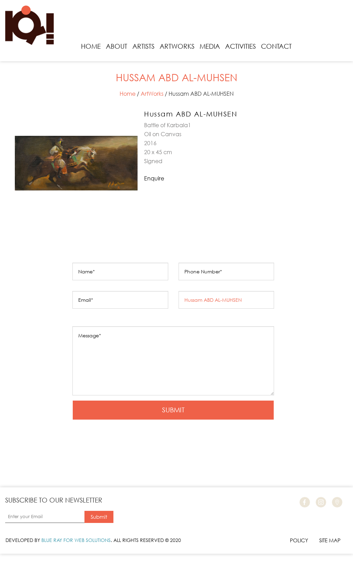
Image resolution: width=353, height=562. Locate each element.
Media (210, 46)
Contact (276, 46)
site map (330, 540)
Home (91, 46)
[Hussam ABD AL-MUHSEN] (76, 112)
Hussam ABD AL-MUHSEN (190, 114)
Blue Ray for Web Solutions (76, 540)
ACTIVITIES (240, 46)
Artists (143, 46)
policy (299, 540)
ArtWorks (177, 46)
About (116, 46)
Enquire (154, 178)
